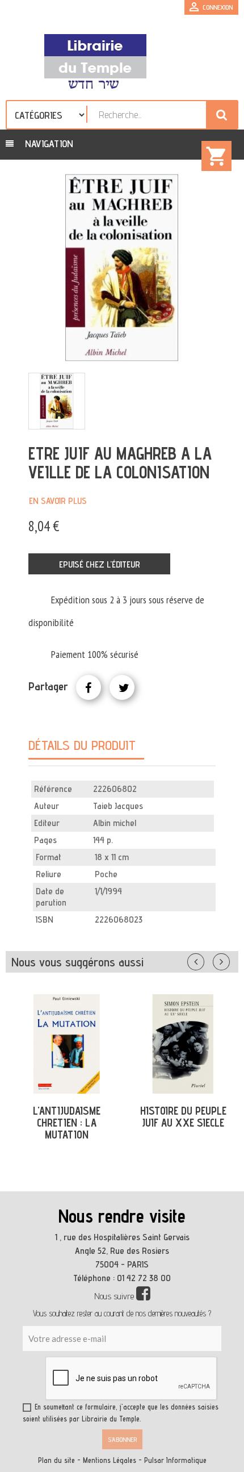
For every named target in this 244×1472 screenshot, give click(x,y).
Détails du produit (82, 745)
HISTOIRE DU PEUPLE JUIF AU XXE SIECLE (183, 1116)
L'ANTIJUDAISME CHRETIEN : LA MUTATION (66, 1122)
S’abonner (122, 1439)
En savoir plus (58, 500)
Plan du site (56, 1460)
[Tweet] (122, 687)
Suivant (228, 959)
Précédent (207, 959)
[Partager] (88, 687)
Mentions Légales (109, 1460)
